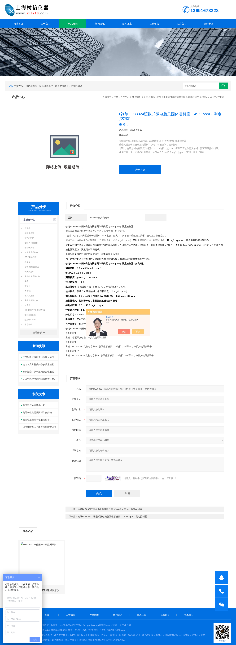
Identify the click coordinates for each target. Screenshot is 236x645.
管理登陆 (103, 625)
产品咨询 (140, 169)
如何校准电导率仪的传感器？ (37, 419)
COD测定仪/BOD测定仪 (35, 310)
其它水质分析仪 (31, 252)
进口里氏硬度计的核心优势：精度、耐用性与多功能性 (40, 379)
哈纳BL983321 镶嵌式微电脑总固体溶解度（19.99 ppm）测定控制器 (112, 516)
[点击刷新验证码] (113, 478)
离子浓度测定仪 (31, 300)
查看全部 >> (39, 332)
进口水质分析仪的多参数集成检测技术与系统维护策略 (40, 364)
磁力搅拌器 (29, 296)
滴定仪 (27, 228)
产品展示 (73, 23)
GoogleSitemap (91, 625)
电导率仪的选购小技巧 (34, 405)
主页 (116, 97)
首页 (47, 614)
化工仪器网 (125, 625)
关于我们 (45, 23)
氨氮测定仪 (29, 271)
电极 (26, 281)
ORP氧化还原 (30, 257)
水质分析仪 (138, 97)
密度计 (27, 286)
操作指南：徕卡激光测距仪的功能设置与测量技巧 (40, 371)
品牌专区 (208, 23)
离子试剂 (28, 291)
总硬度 (27, 262)
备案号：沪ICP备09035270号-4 (66, 625)
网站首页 (18, 23)
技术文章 (127, 23)
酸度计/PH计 (30, 320)
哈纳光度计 (29, 247)
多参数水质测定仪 (32, 276)
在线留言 (154, 23)
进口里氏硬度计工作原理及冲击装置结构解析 (40, 357)
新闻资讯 (100, 23)
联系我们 (181, 23)
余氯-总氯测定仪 (32, 267)
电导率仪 (150, 97)
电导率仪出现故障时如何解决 (37, 412)
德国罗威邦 (29, 233)
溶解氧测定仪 (30, 315)
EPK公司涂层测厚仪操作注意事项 (39, 427)
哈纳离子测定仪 (31, 243)
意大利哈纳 (29, 238)
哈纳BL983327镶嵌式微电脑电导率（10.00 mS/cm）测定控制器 (110, 509)
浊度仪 (27, 305)
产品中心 (125, 97)
